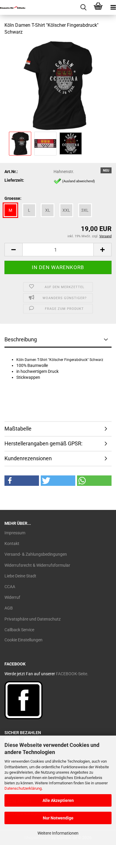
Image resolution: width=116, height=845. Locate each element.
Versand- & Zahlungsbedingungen (35, 554)
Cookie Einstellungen (23, 639)
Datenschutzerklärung (23, 788)
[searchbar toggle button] (83, 7)
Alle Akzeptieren (58, 800)
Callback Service (19, 629)
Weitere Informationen (58, 833)
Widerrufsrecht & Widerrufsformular (37, 565)
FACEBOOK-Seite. (72, 673)
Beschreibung (20, 339)
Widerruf (12, 597)
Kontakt (11, 543)
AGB (8, 608)
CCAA (9, 586)
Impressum (14, 532)
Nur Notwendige (58, 818)
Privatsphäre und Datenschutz (32, 619)
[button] (13, 249)
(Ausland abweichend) (78, 181)
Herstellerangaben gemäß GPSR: (43, 443)
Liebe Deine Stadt (20, 576)
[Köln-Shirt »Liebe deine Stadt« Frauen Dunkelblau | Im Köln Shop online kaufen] (57, 85)
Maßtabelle (18, 428)
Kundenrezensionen (28, 458)
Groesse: (12, 198)
